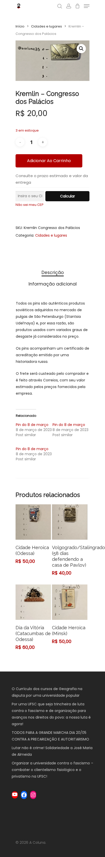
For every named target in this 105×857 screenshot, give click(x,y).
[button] (81, 48)
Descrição (53, 272)
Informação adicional (53, 284)
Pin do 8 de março (32, 424)
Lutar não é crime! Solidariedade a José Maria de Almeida (52, 751)
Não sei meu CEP (30, 204)
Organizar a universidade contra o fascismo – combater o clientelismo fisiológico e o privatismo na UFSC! (52, 770)
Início (20, 26)
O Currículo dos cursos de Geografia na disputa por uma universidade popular (47, 692)
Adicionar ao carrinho (49, 161)
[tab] (52, 272)
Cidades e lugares (46, 26)
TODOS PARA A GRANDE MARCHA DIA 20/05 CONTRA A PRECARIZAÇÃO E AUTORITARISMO (51, 736)
